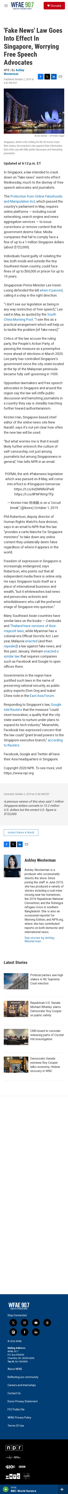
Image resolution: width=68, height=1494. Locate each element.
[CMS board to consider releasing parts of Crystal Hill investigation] (16, 1037)
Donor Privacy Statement (23, 1401)
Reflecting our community (23, 1377)
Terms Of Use (16, 1425)
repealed (10, 646)
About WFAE (15, 1369)
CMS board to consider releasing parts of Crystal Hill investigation (47, 1035)
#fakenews (38, 474)
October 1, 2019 (46, 508)
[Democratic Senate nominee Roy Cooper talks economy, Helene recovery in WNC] (16, 1065)
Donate (56, 5)
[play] (5, 1489)
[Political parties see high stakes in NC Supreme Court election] (16, 981)
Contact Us (14, 1393)
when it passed (51, 290)
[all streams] (63, 1489)
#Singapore (36, 484)
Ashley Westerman (14, 72)
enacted (31, 641)
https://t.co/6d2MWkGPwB (34, 489)
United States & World (21, 832)
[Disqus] (34, 1147)
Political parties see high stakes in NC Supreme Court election (46, 979)
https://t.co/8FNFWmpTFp (34, 494)
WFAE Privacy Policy (19, 1417)
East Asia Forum (42, 696)
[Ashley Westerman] (12, 866)
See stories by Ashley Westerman (39, 939)
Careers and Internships (22, 1385)
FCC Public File (16, 1409)
